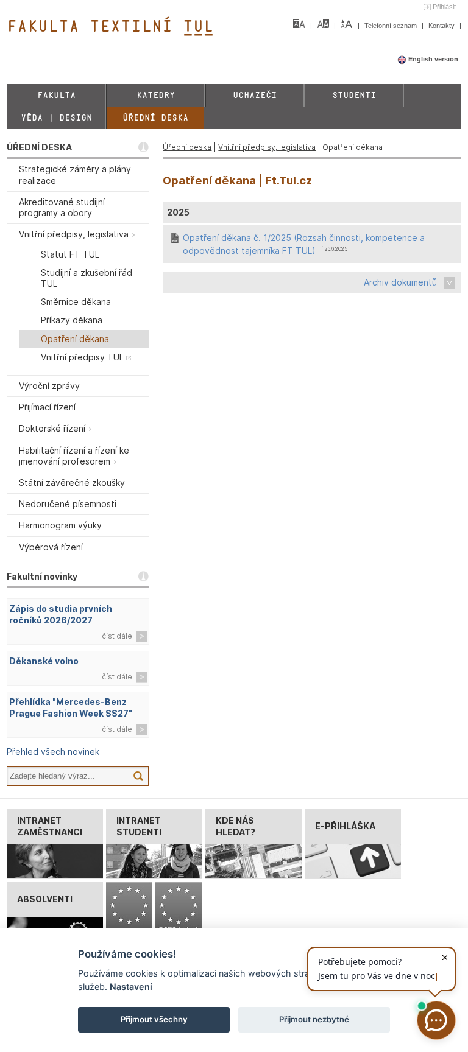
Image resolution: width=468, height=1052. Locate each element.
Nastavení (131, 986)
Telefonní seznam (391, 25)
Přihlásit (444, 6)
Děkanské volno (44, 661)
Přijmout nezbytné (314, 1019)
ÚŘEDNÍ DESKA (39, 147)
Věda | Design (56, 118)
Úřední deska (155, 118)
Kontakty (442, 25)
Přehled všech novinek (53, 751)
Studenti (354, 95)
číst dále (117, 635)
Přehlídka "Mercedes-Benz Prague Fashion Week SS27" (70, 707)
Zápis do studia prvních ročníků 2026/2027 (60, 614)
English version (432, 59)
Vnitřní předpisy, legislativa (267, 147)
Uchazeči (255, 95)
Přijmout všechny (154, 1019)
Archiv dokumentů (400, 282)
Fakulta (56, 95)
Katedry (155, 95)
